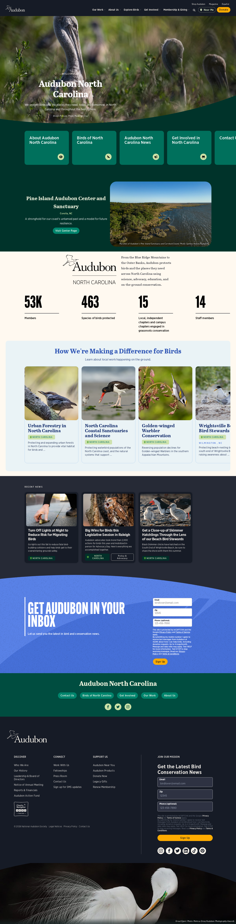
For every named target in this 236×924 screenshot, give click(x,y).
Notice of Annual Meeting (28, 784)
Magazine (213, 4)
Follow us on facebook (108, 706)
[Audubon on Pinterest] (202, 850)
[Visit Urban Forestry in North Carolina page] (51, 414)
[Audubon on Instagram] (160, 850)
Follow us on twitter (118, 706)
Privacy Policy (165, 632)
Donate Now (100, 776)
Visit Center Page (66, 230)
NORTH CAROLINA (42, 437)
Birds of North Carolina (90, 140)
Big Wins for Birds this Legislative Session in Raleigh (108, 527)
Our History (20, 770)
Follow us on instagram (128, 706)
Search (194, 10)
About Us (113, 9)
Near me (209, 9)
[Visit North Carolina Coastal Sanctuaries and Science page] (108, 414)
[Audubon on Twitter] (177, 850)
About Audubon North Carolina (44, 140)
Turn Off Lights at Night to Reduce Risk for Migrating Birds (51, 527)
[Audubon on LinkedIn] (186, 850)
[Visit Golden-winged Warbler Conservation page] (165, 414)
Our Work (97, 9)
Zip (156, 610)
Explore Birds (131, 9)
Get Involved (151, 9)
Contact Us (67, 695)
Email (157, 600)
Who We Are (21, 765)
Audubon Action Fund (26, 795)
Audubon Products (104, 770)
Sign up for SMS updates (67, 787)
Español (225, 4)
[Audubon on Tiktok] (194, 850)
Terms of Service (183, 632)
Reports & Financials (26, 790)
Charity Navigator (21, 809)
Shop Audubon (198, 4)
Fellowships (60, 770)
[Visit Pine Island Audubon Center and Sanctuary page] (118, 214)
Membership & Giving (175, 9)
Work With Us (61, 765)
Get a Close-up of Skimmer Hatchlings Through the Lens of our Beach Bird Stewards (165, 527)
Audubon (15, 8)
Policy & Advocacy (122, 557)
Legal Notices (55, 826)
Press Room (60, 776)
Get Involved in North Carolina (186, 140)
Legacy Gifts (100, 781)
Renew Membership (104, 787)
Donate (223, 9)
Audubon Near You (104, 765)
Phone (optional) (162, 620)
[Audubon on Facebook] (169, 850)
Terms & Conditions (170, 654)
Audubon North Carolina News (138, 140)
